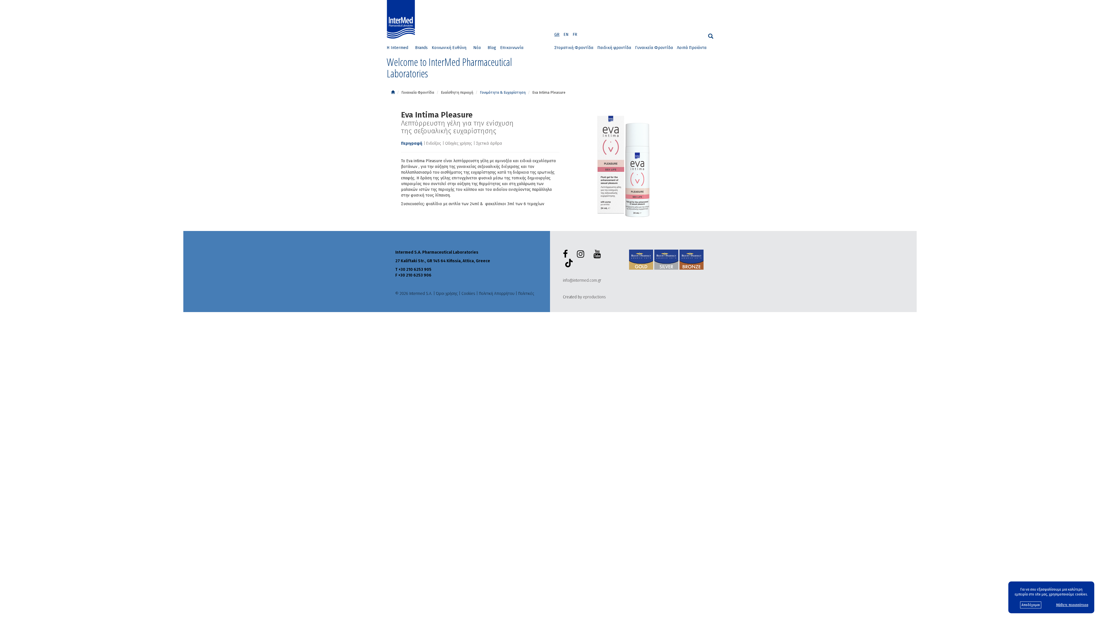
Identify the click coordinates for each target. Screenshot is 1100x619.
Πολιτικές (526, 293)
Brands (421, 47)
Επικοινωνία (511, 47)
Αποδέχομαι (1031, 605)
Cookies (468, 293)
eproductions (594, 297)
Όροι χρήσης (447, 293)
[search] (710, 36)
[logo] (402, 19)
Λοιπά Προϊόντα (691, 47)
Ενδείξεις (433, 143)
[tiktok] (568, 264)
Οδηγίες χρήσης (458, 143)
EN (566, 34)
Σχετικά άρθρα (489, 143)
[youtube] (598, 254)
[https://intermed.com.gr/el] (393, 92)
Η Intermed (397, 47)
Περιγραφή (411, 143)
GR (556, 34)
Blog (492, 47)
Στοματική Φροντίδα (573, 47)
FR (575, 34)
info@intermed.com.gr (582, 280)
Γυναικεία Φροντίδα (654, 47)
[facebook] (566, 254)
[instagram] (582, 254)
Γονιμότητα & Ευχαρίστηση (503, 92)
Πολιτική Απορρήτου (496, 293)
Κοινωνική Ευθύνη (449, 47)
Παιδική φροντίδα (614, 47)
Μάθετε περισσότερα (1072, 605)
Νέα (477, 47)
